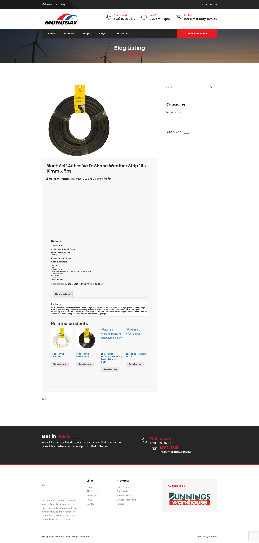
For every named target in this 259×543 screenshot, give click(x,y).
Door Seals (122, 491)
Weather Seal (123, 495)
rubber (99, 283)
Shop (86, 33)
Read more (60, 364)
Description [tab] (62, 294)
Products (91, 495)
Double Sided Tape (126, 500)
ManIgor (213, 536)
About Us (68, 33)
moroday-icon (57, 178)
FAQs (102, 33)
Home (51, 33)
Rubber (68, 283)
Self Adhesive (81, 283)
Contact (91, 504)
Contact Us (121, 33)
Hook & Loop (123, 487)
